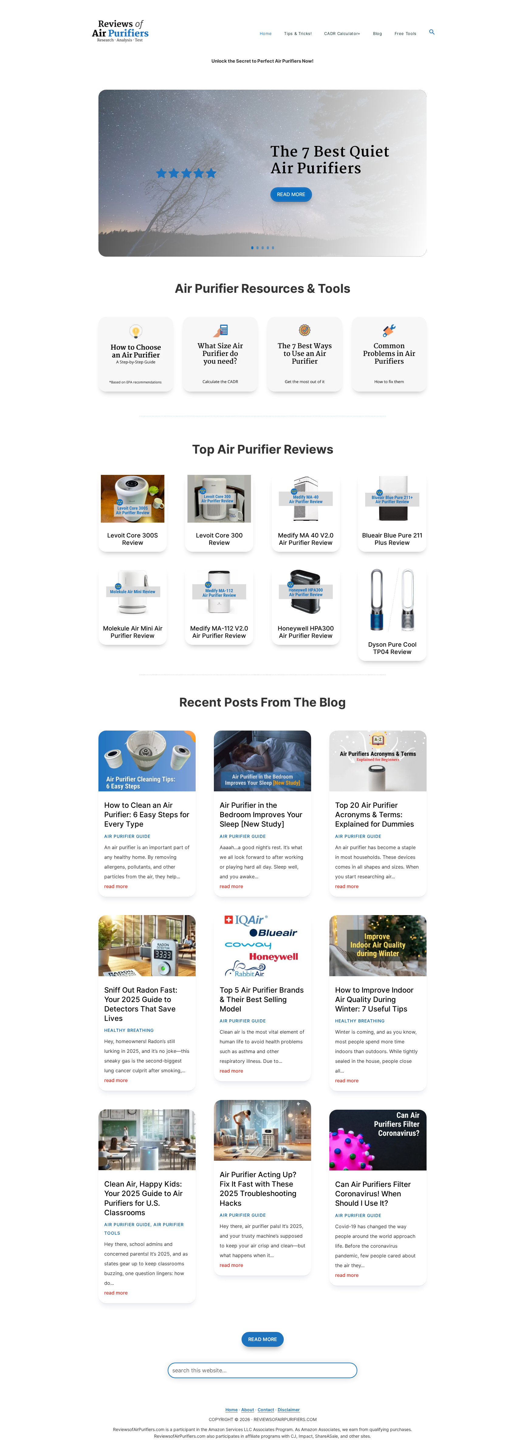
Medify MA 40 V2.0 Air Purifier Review (306, 539)
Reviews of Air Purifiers (120, 31)
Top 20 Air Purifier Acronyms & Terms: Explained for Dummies (374, 814)
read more (116, 886)
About (247, 1409)
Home (231, 1409)
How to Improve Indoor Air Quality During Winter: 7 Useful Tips (374, 999)
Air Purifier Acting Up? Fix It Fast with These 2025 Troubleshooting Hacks (258, 1189)
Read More (291, 194)
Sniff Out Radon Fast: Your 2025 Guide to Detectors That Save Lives (140, 1004)
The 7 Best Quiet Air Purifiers (330, 161)
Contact (266, 1409)
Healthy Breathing (129, 1030)
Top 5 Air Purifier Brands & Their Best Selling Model (262, 999)
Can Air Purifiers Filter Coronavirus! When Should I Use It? (373, 1194)
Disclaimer (289, 1409)
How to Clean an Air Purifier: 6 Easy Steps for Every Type (146, 814)
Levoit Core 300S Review (132, 539)
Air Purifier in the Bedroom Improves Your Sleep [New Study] (261, 814)
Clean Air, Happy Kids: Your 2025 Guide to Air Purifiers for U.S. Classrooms (143, 1198)
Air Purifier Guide (127, 836)
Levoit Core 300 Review (219, 539)
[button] (432, 32)
